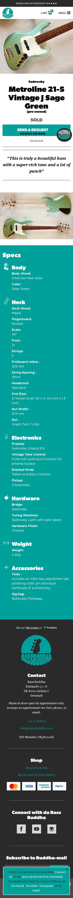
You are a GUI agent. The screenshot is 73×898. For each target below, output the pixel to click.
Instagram (46, 885)
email (36, 890)
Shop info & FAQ (36, 767)
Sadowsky (36, 81)
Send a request (32, 131)
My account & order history (36, 774)
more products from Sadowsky (42, 876)
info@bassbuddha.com (36, 728)
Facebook (17, 885)
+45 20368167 (36, 721)
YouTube (32, 885)
